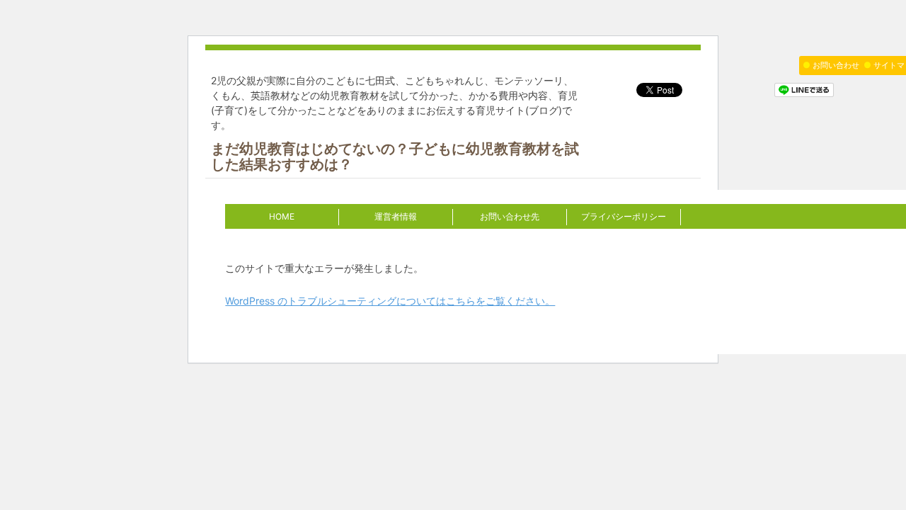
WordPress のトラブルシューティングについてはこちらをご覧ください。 (390, 301)
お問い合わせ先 (509, 216)
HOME (281, 216)
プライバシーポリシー (623, 216)
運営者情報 (395, 216)
